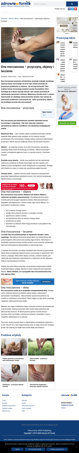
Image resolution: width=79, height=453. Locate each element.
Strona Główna (26, 425)
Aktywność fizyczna (28, 405)
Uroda (24, 403)
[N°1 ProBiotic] (66, 105)
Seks (23, 411)
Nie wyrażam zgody (35, 449)
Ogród (63, 408)
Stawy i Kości (14, 18)
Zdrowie (4, 18)
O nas (4, 400)
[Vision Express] (27, 186)
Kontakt (4, 403)
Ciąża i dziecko (26, 408)
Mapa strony (6, 411)
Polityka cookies (7, 408)
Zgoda (17, 449)
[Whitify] (27, 281)
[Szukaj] (72, 4)
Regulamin (54, 425)
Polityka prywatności (8, 405)
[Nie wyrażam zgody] (76, 447)
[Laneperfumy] (66, 26)
